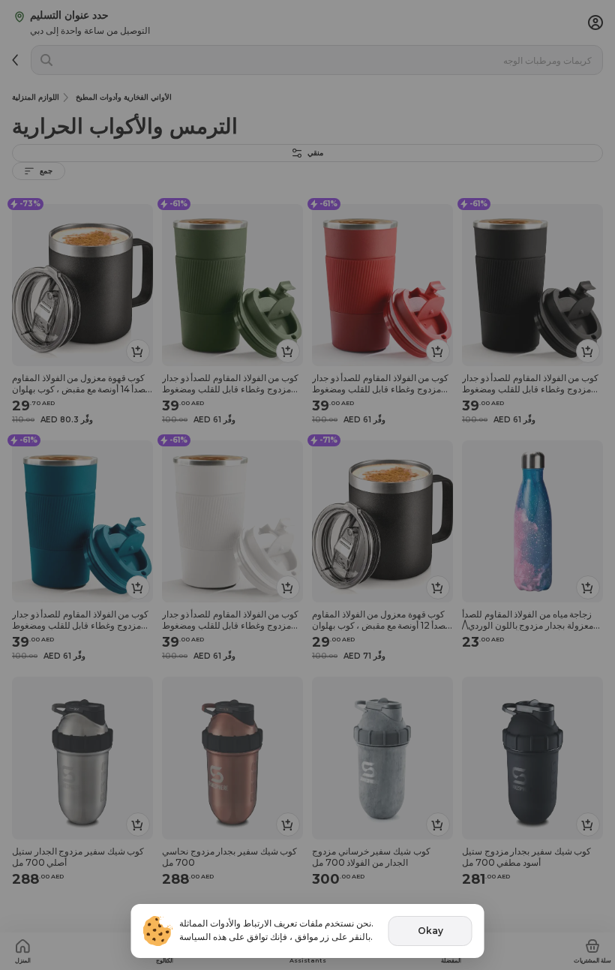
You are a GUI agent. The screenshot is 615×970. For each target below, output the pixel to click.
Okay (430, 930)
